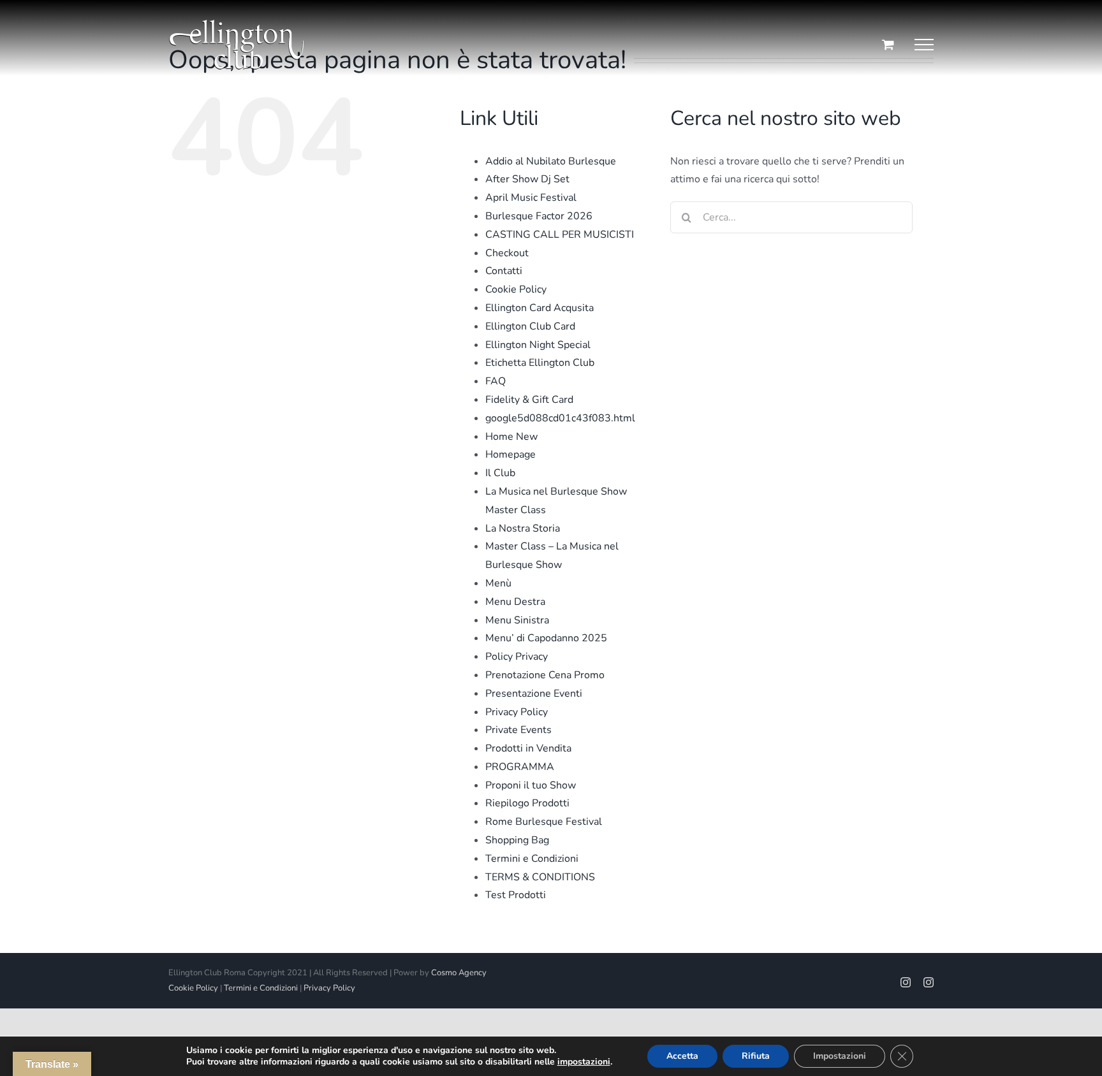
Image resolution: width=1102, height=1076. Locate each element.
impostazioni (583, 1062)
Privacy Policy (516, 712)
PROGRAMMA (519, 767)
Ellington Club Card (530, 326)
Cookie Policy (516, 289)
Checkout (507, 253)
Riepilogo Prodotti (527, 803)
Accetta (682, 1056)
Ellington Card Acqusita (539, 308)
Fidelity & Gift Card (529, 400)
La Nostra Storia (522, 528)
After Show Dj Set (527, 179)
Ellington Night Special (538, 345)
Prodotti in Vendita (528, 748)
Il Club (500, 473)
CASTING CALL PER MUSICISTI (559, 235)
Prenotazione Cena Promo (545, 675)
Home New (511, 437)
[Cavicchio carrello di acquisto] (888, 44)
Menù (498, 583)
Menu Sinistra (517, 620)
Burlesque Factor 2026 (538, 216)
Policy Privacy (516, 657)
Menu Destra (515, 602)
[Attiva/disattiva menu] (924, 44)
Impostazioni (839, 1056)
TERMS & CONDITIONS (540, 877)
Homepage (510, 454)
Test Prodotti (515, 895)
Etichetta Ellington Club (539, 363)
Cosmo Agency (459, 972)
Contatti (503, 271)
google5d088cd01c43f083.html (560, 418)
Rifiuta (756, 1056)
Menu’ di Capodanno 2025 (546, 638)
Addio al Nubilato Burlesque (550, 161)
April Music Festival (531, 198)
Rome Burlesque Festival (543, 822)
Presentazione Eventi (533, 694)
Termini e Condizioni (531, 859)
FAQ (495, 381)
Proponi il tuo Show (530, 785)
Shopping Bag (517, 840)
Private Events (518, 730)
